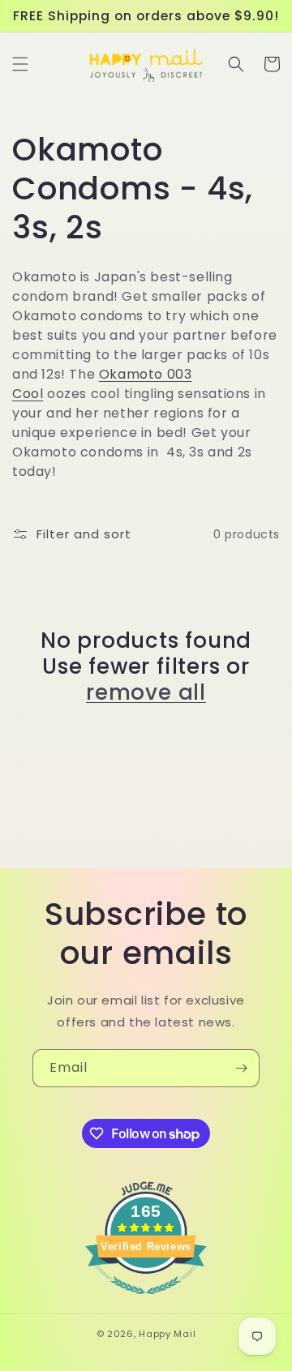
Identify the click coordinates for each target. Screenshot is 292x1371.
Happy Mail (167, 1333)
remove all (146, 692)
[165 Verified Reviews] (146, 1302)
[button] (20, 64)
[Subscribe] (241, 1068)
